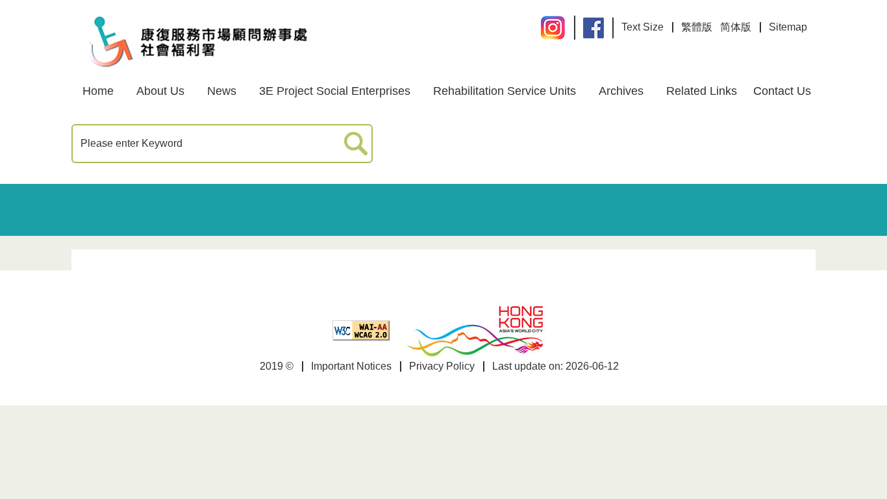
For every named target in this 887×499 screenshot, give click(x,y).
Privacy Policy (442, 366)
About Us (160, 90)
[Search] (356, 144)
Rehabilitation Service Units (504, 90)
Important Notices (351, 366)
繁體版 (696, 26)
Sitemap (788, 26)
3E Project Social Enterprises (334, 90)
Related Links (701, 90)
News (221, 90)
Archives (621, 90)
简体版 (735, 26)
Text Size (642, 26)
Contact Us (782, 90)
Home (98, 90)
